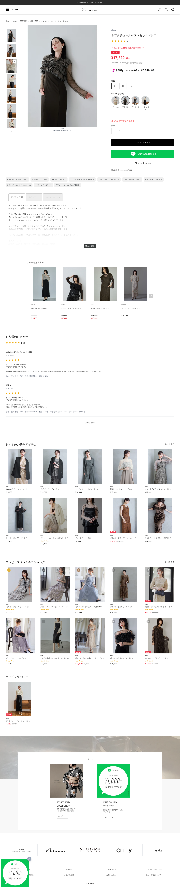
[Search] (166, 9)
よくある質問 (69, 875)
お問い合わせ (111, 875)
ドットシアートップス (83, 538)
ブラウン (125, 100)
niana (15, 21)
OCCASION (23, 21)
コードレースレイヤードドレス (16, 538)
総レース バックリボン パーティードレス (89, 658)
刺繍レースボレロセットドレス (121, 489)
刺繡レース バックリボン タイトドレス (158, 607)
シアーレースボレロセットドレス (17, 607)
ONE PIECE (34, 21)
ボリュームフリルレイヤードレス (121, 658)
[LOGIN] (160, 9)
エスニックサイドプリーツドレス (156, 658)
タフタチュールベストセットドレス (54, 21)
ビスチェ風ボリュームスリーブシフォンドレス (56, 658)
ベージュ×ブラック (145, 100)
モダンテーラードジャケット (50, 489)
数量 (113, 126)
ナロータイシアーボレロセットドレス (158, 489)
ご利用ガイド (111, 869)
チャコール (135, 100)
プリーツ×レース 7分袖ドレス (16, 658)
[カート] (173, 9)
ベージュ (115, 100)
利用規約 (69, 869)
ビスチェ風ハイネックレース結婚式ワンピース (91, 607)
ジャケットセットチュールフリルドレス (54, 538)
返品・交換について (153, 875)
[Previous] (11, 26)
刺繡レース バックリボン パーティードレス (55, 607)
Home (8, 21)
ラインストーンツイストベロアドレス (158, 538)
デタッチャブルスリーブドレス (121, 607)
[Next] (11, 131)
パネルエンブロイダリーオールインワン (124, 538)
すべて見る (169, 444)
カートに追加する (143, 142)
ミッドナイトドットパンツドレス (87, 489)
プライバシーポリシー (153, 869)
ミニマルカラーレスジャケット (16, 489)
